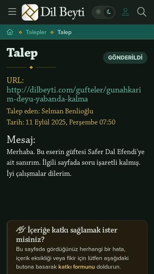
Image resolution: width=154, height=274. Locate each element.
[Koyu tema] (109, 12)
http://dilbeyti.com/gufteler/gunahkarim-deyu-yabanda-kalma (74, 94)
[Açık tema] (98, 12)
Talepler (36, 32)
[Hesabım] (125, 12)
